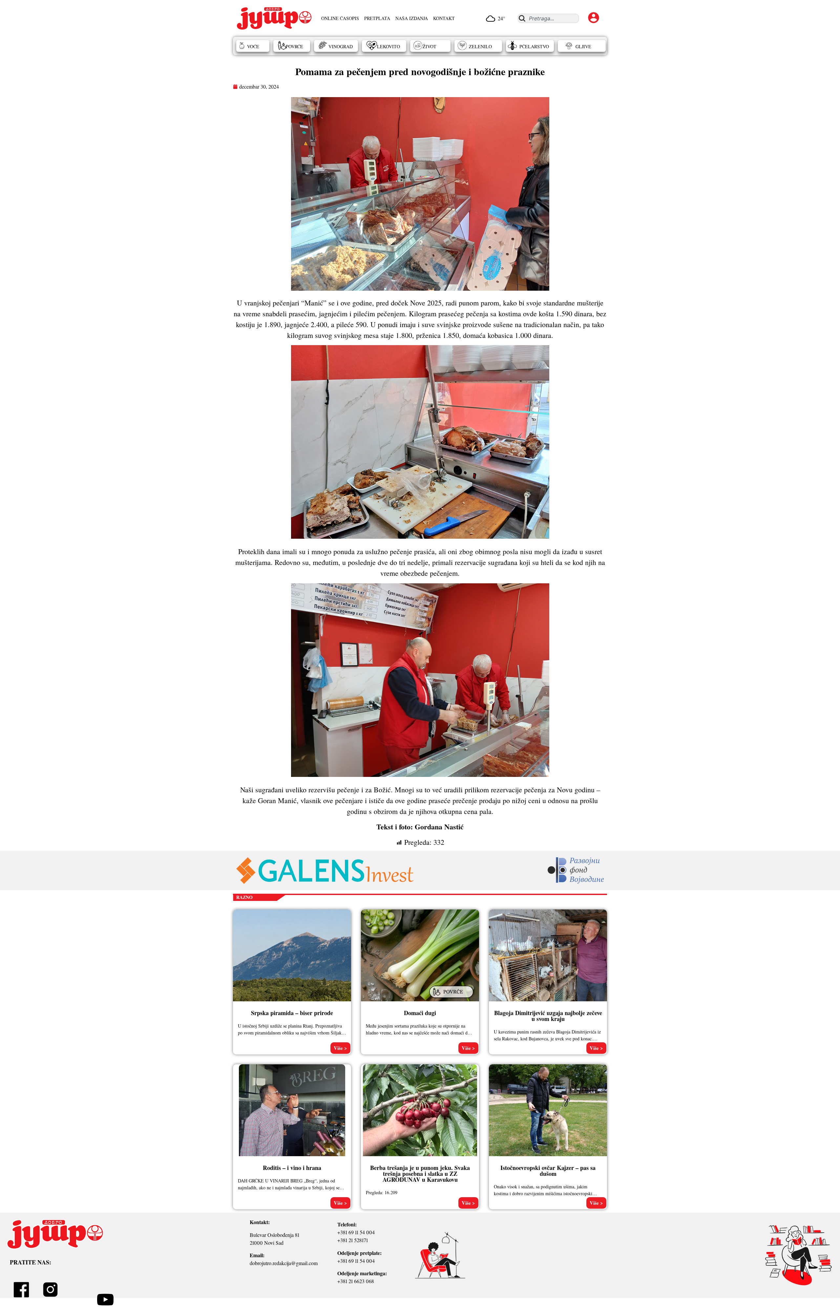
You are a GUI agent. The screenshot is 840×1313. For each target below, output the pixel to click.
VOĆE (253, 46)
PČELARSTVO (534, 46)
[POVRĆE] (452, 998)
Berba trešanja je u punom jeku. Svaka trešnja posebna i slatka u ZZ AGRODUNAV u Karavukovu (420, 1173)
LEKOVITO (388, 46)
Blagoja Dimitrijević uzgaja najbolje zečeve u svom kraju (548, 1016)
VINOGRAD (340, 46)
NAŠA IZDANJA (411, 18)
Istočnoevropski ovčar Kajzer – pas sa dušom (548, 1170)
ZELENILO (480, 46)
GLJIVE (583, 46)
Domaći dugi (420, 1013)
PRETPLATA (377, 18)
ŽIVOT (429, 46)
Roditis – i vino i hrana (292, 1167)
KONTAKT (444, 18)
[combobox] (548, 18)
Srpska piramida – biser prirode (292, 1013)
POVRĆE (294, 46)
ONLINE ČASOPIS (340, 18)
